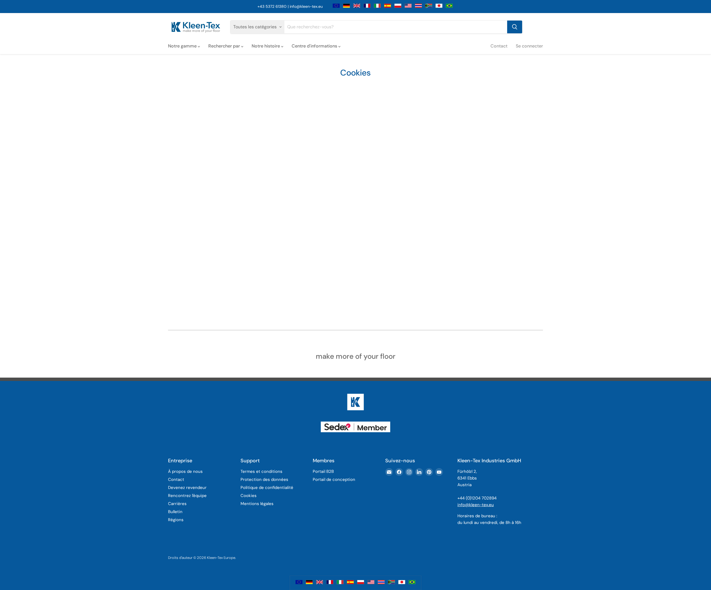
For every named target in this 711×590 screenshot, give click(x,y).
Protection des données (264, 479)
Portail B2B (323, 471)
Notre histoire (266, 46)
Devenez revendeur (187, 487)
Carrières (177, 503)
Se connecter (529, 46)
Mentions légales (257, 503)
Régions (176, 520)
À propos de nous (185, 471)
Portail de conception (334, 479)
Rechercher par (224, 46)
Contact (498, 46)
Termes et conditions (261, 471)
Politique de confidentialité (267, 487)
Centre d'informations (315, 46)
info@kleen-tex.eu (306, 6)
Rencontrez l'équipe (187, 495)
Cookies (249, 495)
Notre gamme (183, 46)
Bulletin (175, 511)
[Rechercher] (514, 27)
